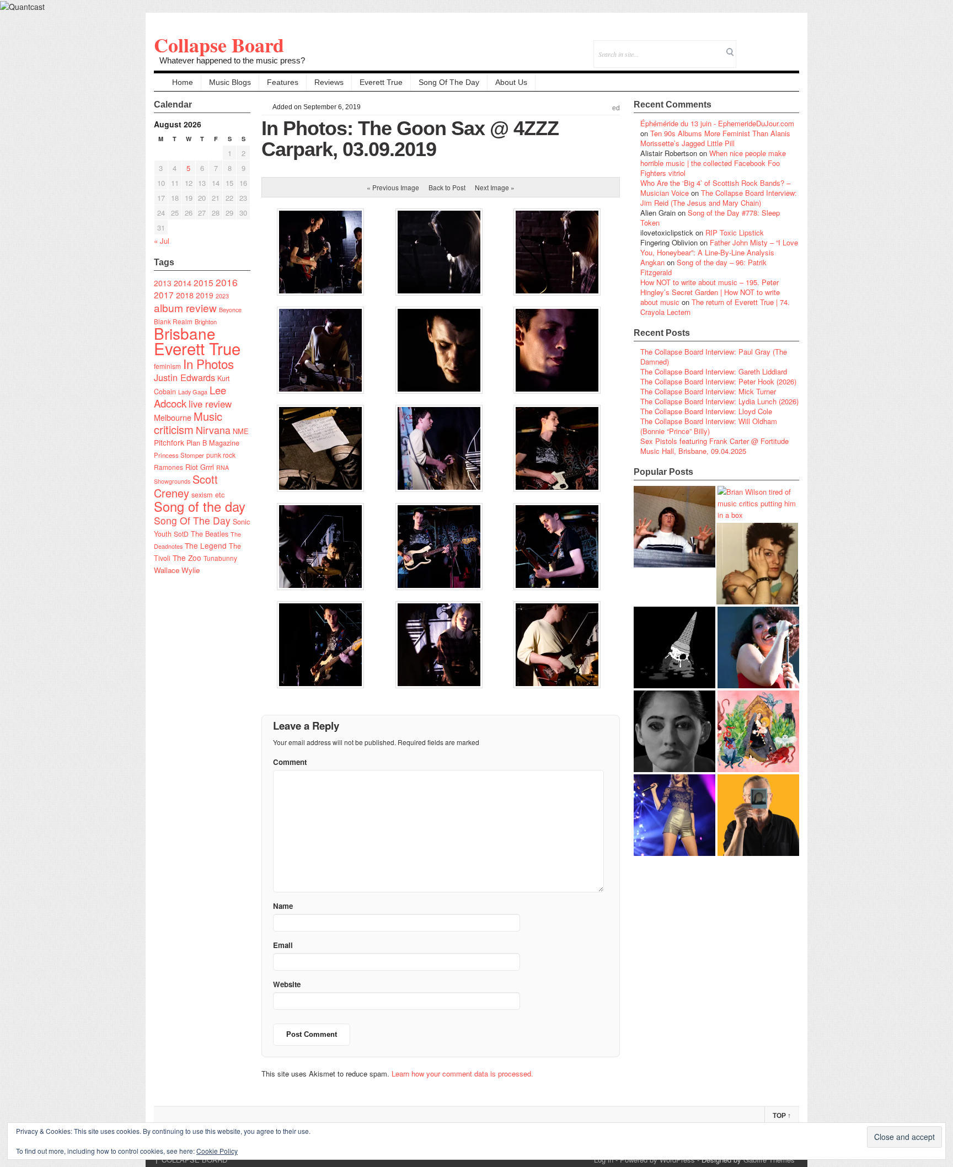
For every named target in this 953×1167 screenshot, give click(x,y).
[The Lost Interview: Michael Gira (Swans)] (758, 815)
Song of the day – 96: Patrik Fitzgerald (703, 267)
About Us (511, 82)
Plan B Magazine (212, 443)
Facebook (760, 46)
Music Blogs (230, 82)
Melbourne (172, 417)
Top (782, 1116)
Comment (290, 762)
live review (210, 403)
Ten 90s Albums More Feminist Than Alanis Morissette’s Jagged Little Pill (715, 138)
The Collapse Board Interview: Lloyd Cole (706, 411)
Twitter (746, 46)
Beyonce (230, 310)
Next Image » (495, 187)
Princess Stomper (179, 455)
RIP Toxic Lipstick (734, 232)
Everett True (381, 82)
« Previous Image (393, 187)
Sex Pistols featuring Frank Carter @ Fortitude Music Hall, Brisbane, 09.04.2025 (714, 446)
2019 (204, 295)
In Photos (208, 363)
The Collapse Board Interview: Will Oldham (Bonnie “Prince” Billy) (708, 426)
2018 (185, 295)
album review (185, 307)
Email (775, 46)
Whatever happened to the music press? (232, 60)
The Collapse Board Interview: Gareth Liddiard (713, 371)
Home (182, 82)
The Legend (206, 545)
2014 (182, 282)
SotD (181, 533)
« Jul (161, 240)
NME (241, 431)
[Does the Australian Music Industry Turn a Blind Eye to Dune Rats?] (674, 647)
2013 (163, 282)
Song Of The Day (449, 82)
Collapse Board (219, 44)
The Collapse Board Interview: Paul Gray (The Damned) (713, 356)
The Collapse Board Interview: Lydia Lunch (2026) (719, 401)
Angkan (652, 262)
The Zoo (187, 557)
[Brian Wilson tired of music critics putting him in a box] (758, 503)
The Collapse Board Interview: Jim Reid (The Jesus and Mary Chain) (718, 198)
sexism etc (207, 495)
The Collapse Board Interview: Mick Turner (708, 391)
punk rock (220, 454)
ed (616, 108)
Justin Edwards (184, 377)
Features (282, 82)
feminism (167, 366)
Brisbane (185, 333)
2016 (227, 282)
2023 (222, 296)
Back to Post (447, 187)
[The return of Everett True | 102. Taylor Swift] (674, 815)
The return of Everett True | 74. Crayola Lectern (715, 307)
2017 (164, 294)
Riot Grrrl (199, 467)
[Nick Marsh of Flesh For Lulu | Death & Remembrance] (757, 563)
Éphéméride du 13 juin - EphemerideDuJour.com (717, 123)
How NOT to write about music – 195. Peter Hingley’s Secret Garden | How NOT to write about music (710, 292)
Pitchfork (169, 442)
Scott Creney (186, 486)
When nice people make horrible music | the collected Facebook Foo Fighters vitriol (713, 163)
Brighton (206, 321)
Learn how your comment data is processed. (462, 1073)
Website (287, 984)
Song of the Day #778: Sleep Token (710, 217)
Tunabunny (220, 558)
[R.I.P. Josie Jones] (674, 731)
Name (283, 906)
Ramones (168, 467)
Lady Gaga (192, 391)
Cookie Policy (217, 1150)
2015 (203, 282)
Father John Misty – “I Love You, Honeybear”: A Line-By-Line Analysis (719, 247)
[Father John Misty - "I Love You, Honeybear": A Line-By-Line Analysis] (758, 731)
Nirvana (213, 430)
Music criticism (188, 422)
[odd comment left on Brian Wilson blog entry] (674, 527)
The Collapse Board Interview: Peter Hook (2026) (718, 381)
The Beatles (209, 534)
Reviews (329, 82)
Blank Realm (173, 321)
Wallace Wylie (177, 570)
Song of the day (199, 506)
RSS (790, 46)
